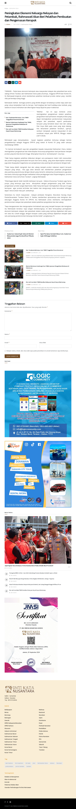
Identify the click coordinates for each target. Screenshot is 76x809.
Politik (41, 734)
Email (7, 342)
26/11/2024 (16, 24)
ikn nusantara (19, 763)
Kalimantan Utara (13, 8)
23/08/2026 (35, 252)
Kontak (7, 782)
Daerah (7, 720)
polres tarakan (20, 766)
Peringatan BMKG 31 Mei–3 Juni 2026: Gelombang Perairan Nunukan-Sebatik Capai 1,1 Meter (33, 573)
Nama (7, 334)
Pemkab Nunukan (44, 726)
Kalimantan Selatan (11, 736)
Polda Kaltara (43, 731)
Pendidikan (42, 728)
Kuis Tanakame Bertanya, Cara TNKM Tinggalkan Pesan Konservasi (44, 250)
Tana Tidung (43, 747)
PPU (40, 739)
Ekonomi (7, 728)
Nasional (42, 712)
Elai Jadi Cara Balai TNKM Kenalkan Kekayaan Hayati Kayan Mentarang (45, 282)
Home (6, 8)
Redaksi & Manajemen (12, 777)
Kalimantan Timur (11, 742)
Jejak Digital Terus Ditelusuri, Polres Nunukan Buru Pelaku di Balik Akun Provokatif (29, 566)
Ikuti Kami (7, 361)
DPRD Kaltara (9, 726)
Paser (40, 723)
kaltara (52, 763)
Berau (6, 712)
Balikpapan (8, 710)
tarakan (29, 766)
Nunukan (42, 715)
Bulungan (8, 718)
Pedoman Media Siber (12, 785)
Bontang (7, 715)
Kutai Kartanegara (11, 750)
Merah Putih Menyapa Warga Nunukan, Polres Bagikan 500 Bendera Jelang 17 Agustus (31, 579)
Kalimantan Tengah (11, 739)
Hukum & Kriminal (10, 731)
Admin (8, 24)
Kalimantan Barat (10, 734)
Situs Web (42, 342)
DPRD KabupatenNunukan (13, 723)
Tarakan (41, 750)
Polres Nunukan (44, 736)
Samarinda (42, 742)
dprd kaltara (9, 763)
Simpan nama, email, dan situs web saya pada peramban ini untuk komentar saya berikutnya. (37, 351)
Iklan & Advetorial (10, 779)
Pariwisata (42, 720)
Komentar (9, 311)
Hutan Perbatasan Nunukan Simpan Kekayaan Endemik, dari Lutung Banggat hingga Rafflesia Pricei (35, 584)
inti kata (28, 763)
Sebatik (41, 744)
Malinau (41, 710)
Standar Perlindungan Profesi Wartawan (18, 787)
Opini (40, 718)
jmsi (34, 763)
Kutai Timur (9, 752)
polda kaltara (9, 766)
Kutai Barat (8, 747)
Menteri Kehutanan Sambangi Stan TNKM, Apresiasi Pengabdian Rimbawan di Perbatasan (18, 124)
